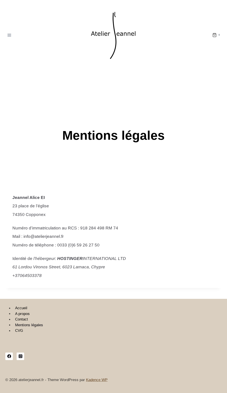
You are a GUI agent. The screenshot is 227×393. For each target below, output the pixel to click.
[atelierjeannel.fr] (113, 35)
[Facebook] (9, 356)
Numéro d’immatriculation (36, 228)
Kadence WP (97, 380)
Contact (21, 319)
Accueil (21, 308)
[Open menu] (9, 35)
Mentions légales (29, 325)
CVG (19, 331)
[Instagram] (20, 356)
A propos (22, 314)
